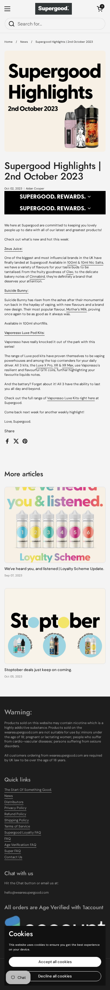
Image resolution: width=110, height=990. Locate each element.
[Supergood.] (53, 9)
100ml (72, 262)
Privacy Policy (15, 808)
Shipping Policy (16, 820)
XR (56, 365)
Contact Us (13, 857)
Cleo (69, 272)
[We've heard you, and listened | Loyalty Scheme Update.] (55, 525)
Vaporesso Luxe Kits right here (71, 398)
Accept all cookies (55, 961)
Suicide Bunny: (16, 291)
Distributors (13, 802)
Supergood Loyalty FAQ (22, 832)
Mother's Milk (76, 309)
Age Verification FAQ (20, 845)
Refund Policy (15, 814)
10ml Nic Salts (92, 262)
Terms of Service (17, 826)
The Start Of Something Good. (28, 790)
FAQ (7, 839)
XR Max (67, 365)
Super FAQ (12, 851)
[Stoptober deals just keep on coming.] (55, 626)
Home (8, 42)
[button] (100, 9)
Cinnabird (37, 276)
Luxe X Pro (44, 365)
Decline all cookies (55, 976)
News (24, 42)
